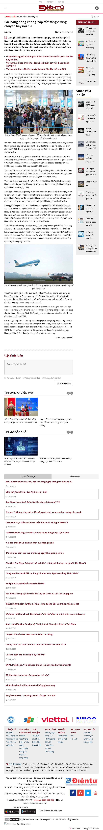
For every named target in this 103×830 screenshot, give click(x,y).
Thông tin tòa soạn (90, 828)
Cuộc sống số (32, 16)
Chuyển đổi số (54, 764)
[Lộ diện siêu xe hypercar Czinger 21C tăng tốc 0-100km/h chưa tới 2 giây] (87, 146)
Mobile (22, 735)
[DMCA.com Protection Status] (12, 819)
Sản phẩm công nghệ (25, 731)
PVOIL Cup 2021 (80, 770)
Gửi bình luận (65, 383)
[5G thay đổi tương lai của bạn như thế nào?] (87, 248)
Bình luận (75, 476)
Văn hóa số (11, 742)
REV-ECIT (50, 2)
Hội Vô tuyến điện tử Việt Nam (34, 764)
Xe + (73, 735)
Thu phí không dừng (43, 767)
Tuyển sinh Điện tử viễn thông (21, 770)
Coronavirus (59, 770)
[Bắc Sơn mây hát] (87, 184)
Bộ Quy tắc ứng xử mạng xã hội (65, 767)
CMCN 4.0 (69, 770)
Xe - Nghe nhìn (75, 731)
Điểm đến (36, 742)
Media (60, 742)
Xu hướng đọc (28, 476)
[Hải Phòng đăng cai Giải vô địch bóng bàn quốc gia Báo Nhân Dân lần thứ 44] (21, 411)
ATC (40, 2)
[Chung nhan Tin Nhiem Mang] (17, 824)
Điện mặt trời (65, 764)
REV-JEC (61, 2)
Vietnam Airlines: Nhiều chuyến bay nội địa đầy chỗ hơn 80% (36, 69)
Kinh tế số (50, 729)
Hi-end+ (74, 739)
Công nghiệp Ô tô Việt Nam (22, 767)
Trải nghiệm (36, 731)
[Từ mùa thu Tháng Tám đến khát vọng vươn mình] (87, 32)
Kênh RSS (75, 828)
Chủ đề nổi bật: (14, 764)
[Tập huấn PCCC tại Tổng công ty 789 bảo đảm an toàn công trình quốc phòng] (56, 412)
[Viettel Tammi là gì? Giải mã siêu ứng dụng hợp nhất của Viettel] (56, 450)
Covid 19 (49, 770)
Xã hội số (21, 16)
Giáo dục (10, 745)
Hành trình (36, 745)
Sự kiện (9, 732)
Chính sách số (12, 739)
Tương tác (89, 729)
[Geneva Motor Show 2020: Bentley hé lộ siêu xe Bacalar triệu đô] (87, 132)
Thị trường (49, 751)
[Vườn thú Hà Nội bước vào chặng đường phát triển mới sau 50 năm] (87, 45)
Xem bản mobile (21, 807)
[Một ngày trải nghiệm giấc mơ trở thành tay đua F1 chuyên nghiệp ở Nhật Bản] (87, 172)
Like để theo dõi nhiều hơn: (51, 810)
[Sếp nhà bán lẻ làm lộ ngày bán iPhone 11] (87, 209)
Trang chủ (9, 16)
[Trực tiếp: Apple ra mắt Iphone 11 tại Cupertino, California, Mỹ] (87, 196)
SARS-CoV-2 (40, 770)
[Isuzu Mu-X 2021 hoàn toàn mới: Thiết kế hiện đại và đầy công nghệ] (87, 106)
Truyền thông (61, 731)
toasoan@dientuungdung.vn (35, 803)
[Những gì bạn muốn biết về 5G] (87, 236)
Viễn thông (23, 739)
